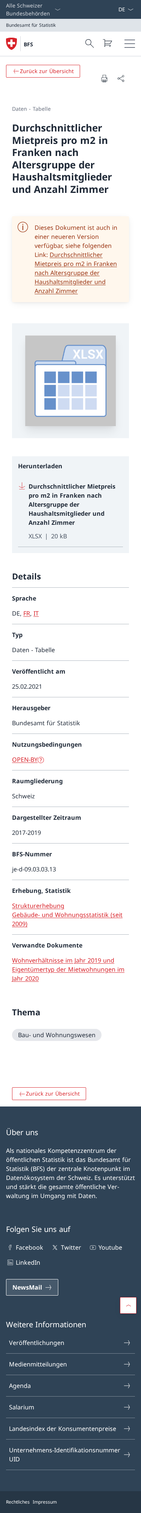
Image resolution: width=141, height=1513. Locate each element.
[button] (128, 1305)
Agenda (20, 1386)
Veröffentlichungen (36, 1343)
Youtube (110, 1247)
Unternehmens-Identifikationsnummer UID (64, 1454)
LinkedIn (28, 1262)
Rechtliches (18, 1502)
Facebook (29, 1247)
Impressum (45, 1502)
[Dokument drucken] (104, 78)
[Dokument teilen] (120, 78)
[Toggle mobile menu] (129, 43)
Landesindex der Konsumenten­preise (62, 1428)
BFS (28, 44)
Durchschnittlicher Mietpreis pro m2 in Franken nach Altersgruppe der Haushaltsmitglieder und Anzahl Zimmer (76, 273)
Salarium (21, 1407)
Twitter (71, 1247)
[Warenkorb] (107, 43)
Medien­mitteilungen (38, 1364)
